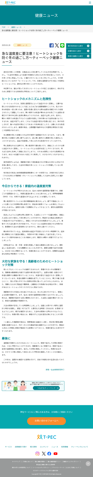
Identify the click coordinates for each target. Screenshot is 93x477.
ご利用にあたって (27, 461)
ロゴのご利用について (72, 467)
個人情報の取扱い (40, 461)
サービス (8, 446)
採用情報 (64, 446)
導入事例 (33, 446)
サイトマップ (16, 461)
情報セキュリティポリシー (71, 461)
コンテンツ (44, 446)
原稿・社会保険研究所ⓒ (55, 369)
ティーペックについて (79, 446)
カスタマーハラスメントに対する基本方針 (45, 470)
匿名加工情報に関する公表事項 (45, 464)
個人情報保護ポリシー (54, 461)
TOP (3, 27)
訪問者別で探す (21, 446)
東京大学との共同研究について (21, 467)
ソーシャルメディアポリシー (41, 467)
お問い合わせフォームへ (46, 420)
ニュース (54, 446)
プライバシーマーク (58, 467)
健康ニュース (16, 27)
